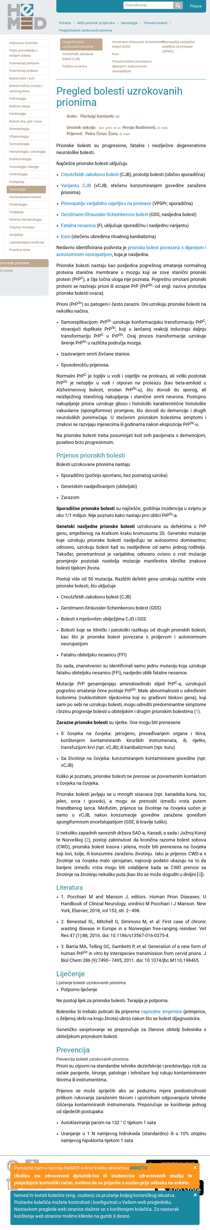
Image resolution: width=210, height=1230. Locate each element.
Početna (65, 23)
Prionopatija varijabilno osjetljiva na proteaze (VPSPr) (178, 47)
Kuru (115, 54)
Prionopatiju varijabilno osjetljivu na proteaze (106, 203)
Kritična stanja (19, 106)
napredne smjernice (161, 1011)
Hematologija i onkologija (27, 152)
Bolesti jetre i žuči (22, 78)
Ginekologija (18, 204)
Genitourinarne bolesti (25, 197)
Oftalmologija (19, 136)
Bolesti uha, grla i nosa (25, 121)
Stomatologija (19, 129)
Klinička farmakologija (25, 219)
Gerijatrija (16, 235)
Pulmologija (17, 98)
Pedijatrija (16, 212)
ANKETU (139, 1168)
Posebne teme (19, 250)
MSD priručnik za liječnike (96, 23)
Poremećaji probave (23, 71)
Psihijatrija (16, 182)
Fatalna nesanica (74, 66)
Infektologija (18, 174)
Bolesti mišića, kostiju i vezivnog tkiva (26, 88)
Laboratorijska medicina (26, 242)
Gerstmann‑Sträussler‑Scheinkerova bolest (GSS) (138, 44)
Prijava (196, 6)
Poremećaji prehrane (24, 63)
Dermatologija (19, 144)
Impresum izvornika (23, 43)
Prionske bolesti (155, 23)
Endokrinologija (20, 159)
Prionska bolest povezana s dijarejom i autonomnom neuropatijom (132, 66)
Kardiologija (17, 114)
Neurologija (129, 23)
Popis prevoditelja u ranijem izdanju (23, 52)
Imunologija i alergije (24, 167)
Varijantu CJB (76, 185)
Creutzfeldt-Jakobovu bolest (90, 174)
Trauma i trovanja (21, 227)
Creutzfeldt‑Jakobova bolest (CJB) (77, 56)
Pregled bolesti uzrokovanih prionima (85, 30)
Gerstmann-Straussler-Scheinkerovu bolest (104, 214)
